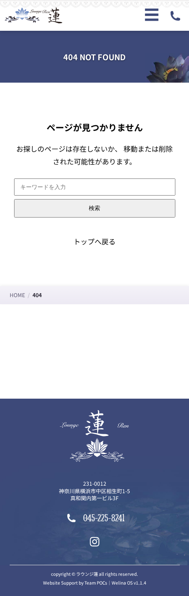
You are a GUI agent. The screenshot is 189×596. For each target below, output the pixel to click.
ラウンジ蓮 (87, 574)
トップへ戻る (94, 241)
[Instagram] (94, 541)
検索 (94, 208)
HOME (17, 294)
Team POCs (95, 582)
